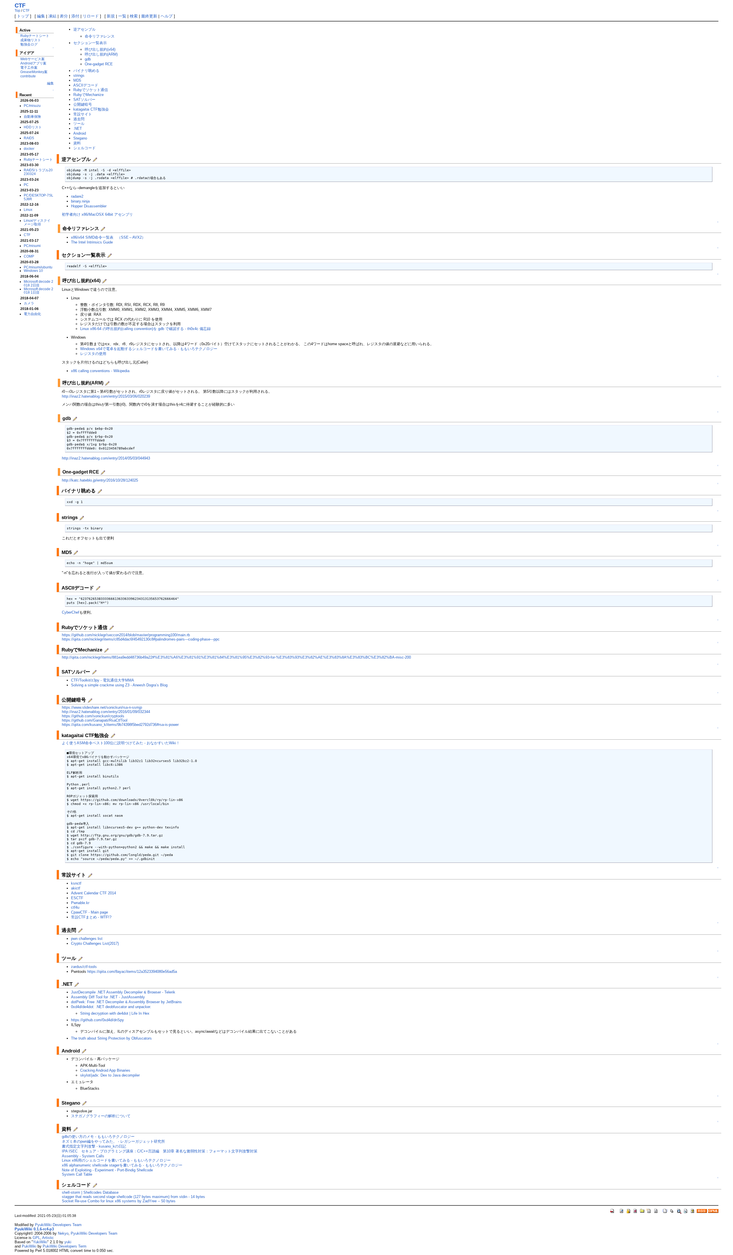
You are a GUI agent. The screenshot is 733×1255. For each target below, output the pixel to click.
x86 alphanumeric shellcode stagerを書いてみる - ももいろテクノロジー (122, 1165)
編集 (41, 16)
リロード (91, 16)
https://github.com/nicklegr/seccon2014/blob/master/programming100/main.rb (126, 635)
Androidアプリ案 (33, 63)
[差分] (635, 1210)
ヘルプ (167, 16)
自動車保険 (32, 116)
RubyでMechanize (88, 95)
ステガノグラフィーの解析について (101, 1116)
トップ (23, 16)
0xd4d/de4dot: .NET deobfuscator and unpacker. (111, 1007)
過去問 (78, 119)
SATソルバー (84, 99)
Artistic (48, 1238)
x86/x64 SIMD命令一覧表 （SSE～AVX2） (108, 237)
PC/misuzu (32, 105)
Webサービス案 (32, 59)
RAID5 (29, 138)
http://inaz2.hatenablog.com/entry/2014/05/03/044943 (106, 458)
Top (17, 10)
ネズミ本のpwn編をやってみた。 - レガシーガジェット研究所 (113, 1141)
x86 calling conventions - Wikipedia (100, 371)
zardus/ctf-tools (84, 967)
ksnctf (76, 883)
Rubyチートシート (34, 36)
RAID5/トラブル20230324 (38, 172)
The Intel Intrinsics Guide (92, 242)
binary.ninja (80, 201)
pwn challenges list (87, 938)
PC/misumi (32, 246)
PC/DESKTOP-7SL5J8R (38, 197)
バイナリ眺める (86, 70)
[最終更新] (686, 1210)
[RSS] (702, 1210)
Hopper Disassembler (89, 206)
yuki (67, 1242)
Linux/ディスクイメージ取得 (37, 222)
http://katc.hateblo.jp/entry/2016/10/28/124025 (100, 480)
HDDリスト (33, 127)
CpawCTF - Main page (89, 912)
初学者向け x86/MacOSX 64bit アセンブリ (97, 214)
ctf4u (75, 907)
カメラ (29, 303)
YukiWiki (40, 1242)
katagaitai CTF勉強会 (91, 109)
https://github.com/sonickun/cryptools (93, 716)
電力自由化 (32, 314)
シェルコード (84, 148)
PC (26, 184)
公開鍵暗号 (82, 104)
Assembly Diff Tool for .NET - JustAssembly (108, 997)
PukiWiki (29, 1246)
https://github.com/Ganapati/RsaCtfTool (94, 720)
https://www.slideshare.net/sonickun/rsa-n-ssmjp (102, 707)
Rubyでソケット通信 (90, 90)
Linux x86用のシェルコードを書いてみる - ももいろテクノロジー (116, 1160)
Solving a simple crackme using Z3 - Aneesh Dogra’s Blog (119, 685)
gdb (88, 59)
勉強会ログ (29, 44)
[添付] (642, 1210)
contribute (28, 76)
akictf (75, 888)
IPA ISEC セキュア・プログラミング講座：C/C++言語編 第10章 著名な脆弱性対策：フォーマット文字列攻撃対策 (159, 1151)
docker (29, 148)
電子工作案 (29, 67)
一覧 (122, 16)
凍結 (52, 16)
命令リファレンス (100, 36)
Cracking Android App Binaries (105, 1070)
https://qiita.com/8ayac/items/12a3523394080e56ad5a (132, 971)
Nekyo (63, 1233)
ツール (78, 123)
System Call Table (77, 1174)
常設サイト (82, 114)
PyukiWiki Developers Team (58, 1225)
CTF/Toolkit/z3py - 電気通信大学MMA (102, 680)
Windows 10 (33, 270)
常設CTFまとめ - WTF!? (91, 917)
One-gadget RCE (99, 64)
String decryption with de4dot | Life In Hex (114, 1013)
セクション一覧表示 (90, 43)
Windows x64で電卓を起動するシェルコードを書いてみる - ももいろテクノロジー (148, 349)
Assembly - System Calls (83, 1156)
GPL (36, 1238)
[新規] (665, 1210)
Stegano (80, 138)
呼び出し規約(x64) (100, 49)
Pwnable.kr (80, 903)
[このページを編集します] (621, 1210)
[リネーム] (649, 1210)
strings (78, 75)
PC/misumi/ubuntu (38, 267)
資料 (77, 143)
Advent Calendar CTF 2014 (93, 893)
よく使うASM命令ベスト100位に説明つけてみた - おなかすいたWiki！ (121, 743)
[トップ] (612, 1210)
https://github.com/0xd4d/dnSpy (97, 1020)
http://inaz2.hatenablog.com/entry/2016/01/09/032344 (106, 712)
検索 (134, 16)
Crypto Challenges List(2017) (95, 943)
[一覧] (672, 1210)
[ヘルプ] (692, 1210)
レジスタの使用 (93, 353)
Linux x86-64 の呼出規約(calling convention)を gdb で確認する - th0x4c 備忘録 (145, 329)
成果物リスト (30, 40)
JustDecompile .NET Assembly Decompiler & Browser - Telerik (123, 992)
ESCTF (77, 898)
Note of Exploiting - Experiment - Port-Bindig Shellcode (107, 1170)
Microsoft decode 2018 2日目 (38, 283)
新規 (111, 16)
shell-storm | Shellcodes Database (90, 1192)
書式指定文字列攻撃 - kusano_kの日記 (94, 1146)
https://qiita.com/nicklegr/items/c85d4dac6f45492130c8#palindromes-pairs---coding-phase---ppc (141, 639)
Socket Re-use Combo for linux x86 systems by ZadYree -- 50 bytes (119, 1201)
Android (79, 133)
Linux (28, 209)
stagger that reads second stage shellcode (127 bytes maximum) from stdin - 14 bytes (133, 1197)
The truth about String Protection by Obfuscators (111, 1038)
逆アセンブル (84, 29)
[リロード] (656, 1210)
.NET (77, 128)
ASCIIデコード (85, 85)
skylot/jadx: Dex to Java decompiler (110, 1075)
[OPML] (713, 1210)
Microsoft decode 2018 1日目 (38, 290)
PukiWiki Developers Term (64, 1246)
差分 (64, 16)
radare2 (77, 196)
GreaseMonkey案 (34, 72)
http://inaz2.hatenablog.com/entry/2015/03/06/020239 (106, 396)
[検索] (679, 1210)
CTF (20, 5)
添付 (75, 16)
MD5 (77, 80)
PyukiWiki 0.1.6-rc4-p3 (34, 1229)
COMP (29, 256)
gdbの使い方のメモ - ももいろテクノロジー (98, 1136)
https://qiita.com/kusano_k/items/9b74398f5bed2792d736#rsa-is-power (120, 724)
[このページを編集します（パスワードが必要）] (628, 1210)
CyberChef (70, 612)
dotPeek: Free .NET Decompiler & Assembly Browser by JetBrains (126, 1002)
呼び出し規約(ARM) (101, 54)
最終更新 (149, 16)
